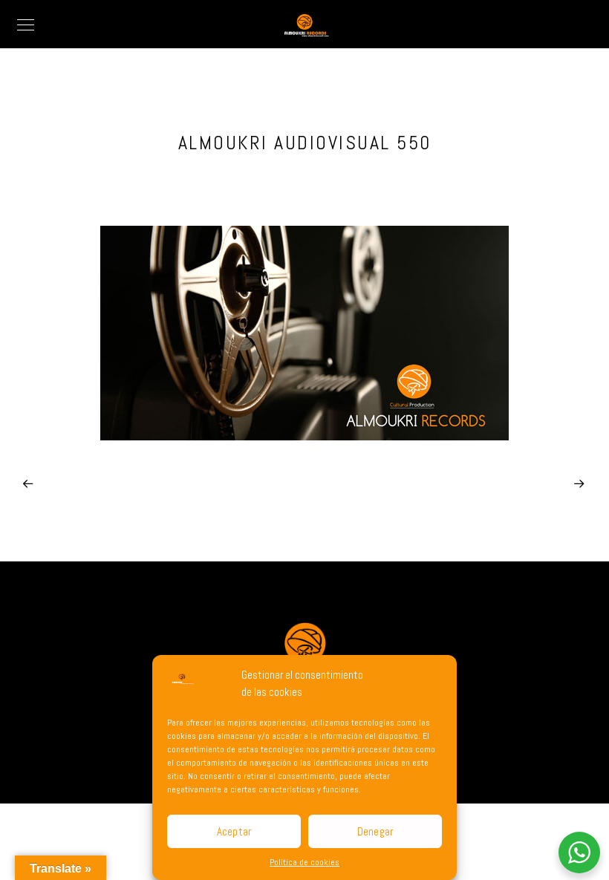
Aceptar (234, 831)
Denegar (375, 831)
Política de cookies (304, 862)
